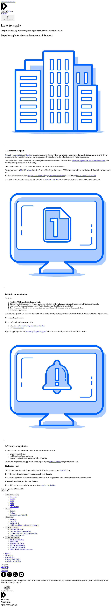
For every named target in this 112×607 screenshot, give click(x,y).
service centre (19, 328)
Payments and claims (17, 543)
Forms (12, 501)
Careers (12, 499)
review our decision (48, 485)
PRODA (63, 470)
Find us (12, 513)
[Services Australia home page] (4, 9)
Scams (12, 503)
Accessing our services (13, 561)
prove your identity (51, 179)
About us (13, 497)
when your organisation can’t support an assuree (88, 161)
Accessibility (9, 557)
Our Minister (14, 507)
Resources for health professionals (21, 549)
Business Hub (14, 523)
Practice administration (17, 545)
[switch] (7, 18)
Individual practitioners (17, 547)
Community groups (12, 527)
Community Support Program (35, 331)
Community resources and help (20, 531)
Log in (10, 11)
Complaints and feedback (18, 515)
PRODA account (26, 170)
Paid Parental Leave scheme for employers (24, 525)
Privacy (7, 553)
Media (12, 505)
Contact (8, 509)
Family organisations (17, 535)
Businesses (10, 517)
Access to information (12, 559)
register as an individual (36, 176)
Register (4, 13)
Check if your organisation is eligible (18, 155)
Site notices (9, 555)
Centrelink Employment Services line (32, 326)
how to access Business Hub (86, 176)
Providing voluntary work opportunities (23, 533)
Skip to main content (8, 2)
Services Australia (12, 495)
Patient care (14, 541)
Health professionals (12, 537)
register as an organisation (56, 176)
